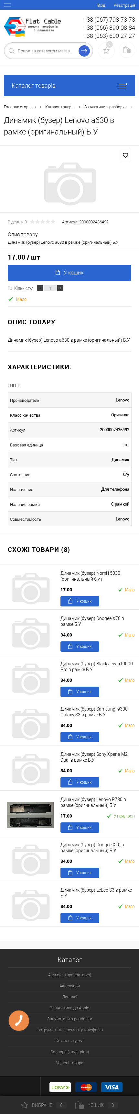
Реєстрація (124, 5)
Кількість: (23, 288)
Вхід (101, 5)
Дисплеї (69, 996)
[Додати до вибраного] (125, 155)
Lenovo (122, 400)
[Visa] (112, 1086)
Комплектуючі (69, 1040)
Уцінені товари (69, 1062)
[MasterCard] (86, 1086)
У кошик (73, 273)
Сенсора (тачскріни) (69, 1051)
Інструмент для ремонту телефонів (70, 1029)
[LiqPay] (60, 1086)
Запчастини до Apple (69, 1007)
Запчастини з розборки (69, 1018)
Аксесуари (69, 985)
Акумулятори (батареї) (69, 974)
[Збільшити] (69, 184)
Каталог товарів (34, 85)
